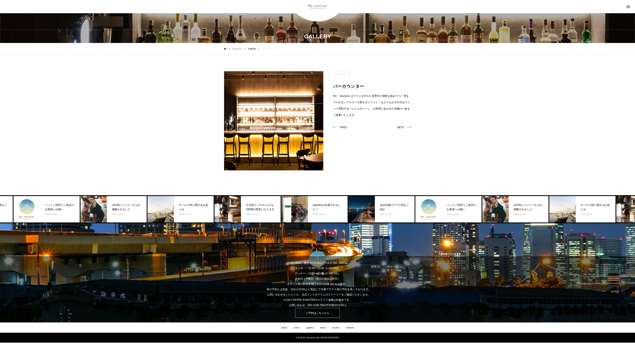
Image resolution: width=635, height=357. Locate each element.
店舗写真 (341, 74)
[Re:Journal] (317, 6)
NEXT (400, 127)
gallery (309, 327)
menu (297, 327)
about (284, 327)
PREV (343, 127)
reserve (350, 327)
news (322, 327)
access (335, 327)
